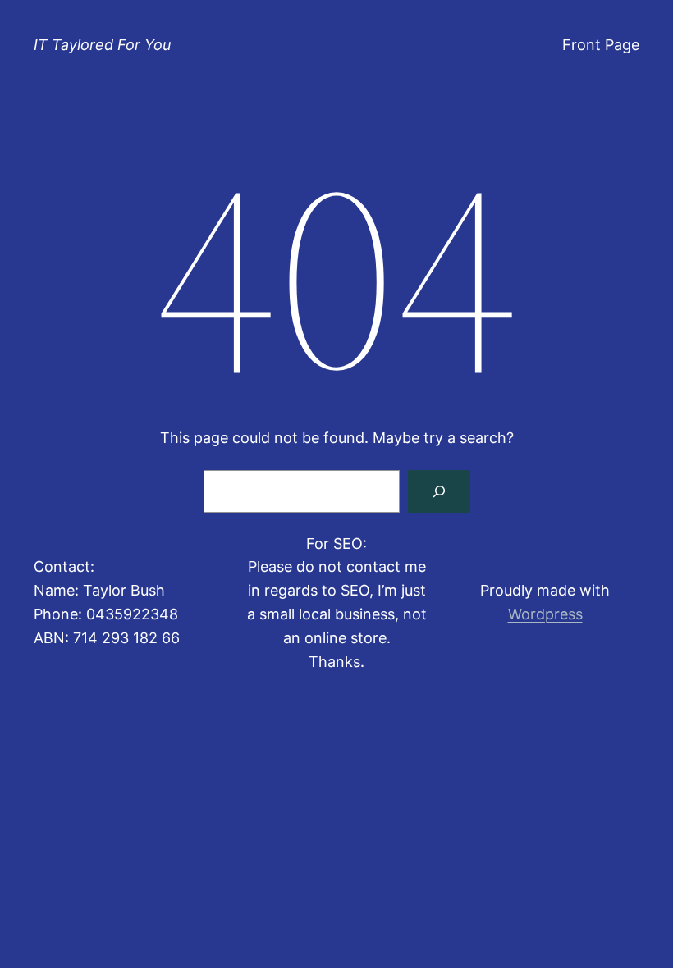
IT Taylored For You (102, 44)
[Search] (439, 491)
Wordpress (545, 614)
